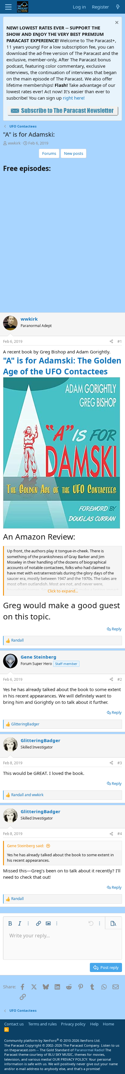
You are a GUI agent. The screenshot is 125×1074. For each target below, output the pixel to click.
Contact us (14, 1024)
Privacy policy (73, 1024)
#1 (119, 341)
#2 (119, 679)
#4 (119, 833)
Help (94, 1024)
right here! (74, 98)
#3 (119, 762)
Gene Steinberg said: (25, 845)
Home (108, 1024)
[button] (10, 923)
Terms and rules (42, 1024)
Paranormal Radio (89, 1050)
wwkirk (14, 143)
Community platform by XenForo (52, 1040)
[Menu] (8, 7)
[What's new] (118, 6)
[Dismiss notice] (116, 23)
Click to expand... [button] (63, 591)
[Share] (111, 341)
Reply (117, 629)
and (27, 795)
